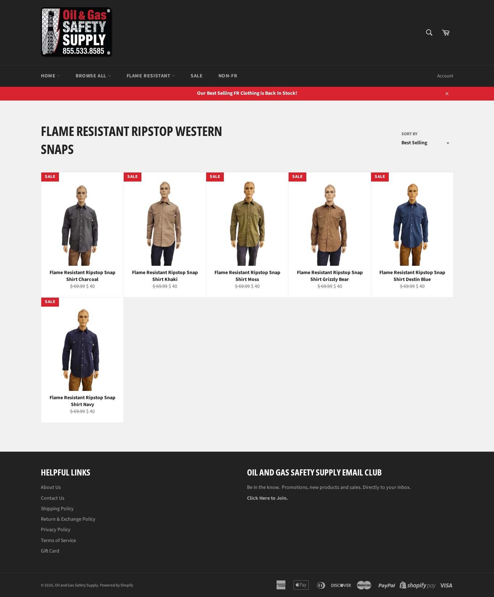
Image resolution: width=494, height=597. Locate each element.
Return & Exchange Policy (68, 519)
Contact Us (52, 498)
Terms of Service (58, 540)
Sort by (409, 134)
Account (445, 76)
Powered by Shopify (116, 585)
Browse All (92, 76)
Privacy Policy (56, 529)
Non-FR (228, 76)
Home (49, 76)
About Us (51, 487)
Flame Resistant (149, 76)
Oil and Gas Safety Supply (76, 585)
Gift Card (50, 551)
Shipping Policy (57, 508)
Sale (197, 76)
